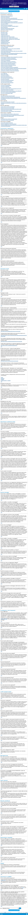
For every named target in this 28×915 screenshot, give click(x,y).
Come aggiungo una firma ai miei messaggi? (9, 59)
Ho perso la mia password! (5, 20)
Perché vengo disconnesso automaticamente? (9, 18)
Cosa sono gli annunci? (5, 79)
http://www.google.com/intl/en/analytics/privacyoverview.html (11, 341)
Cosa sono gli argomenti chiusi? (6, 81)
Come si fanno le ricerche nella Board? (8, 106)
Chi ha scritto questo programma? (7, 122)
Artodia (26, 912)
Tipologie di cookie (4, 34)
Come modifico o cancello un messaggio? (8, 58)
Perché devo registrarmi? (5, 17)
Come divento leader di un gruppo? (7, 89)
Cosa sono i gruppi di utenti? (6, 87)
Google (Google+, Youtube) (6, 380)
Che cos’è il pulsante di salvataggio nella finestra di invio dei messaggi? (13, 68)
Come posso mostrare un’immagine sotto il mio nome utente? (12, 51)
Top (1, 135)
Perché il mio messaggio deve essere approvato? (9, 69)
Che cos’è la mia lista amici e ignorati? (7, 101)
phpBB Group (3, 880)
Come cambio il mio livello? (6, 52)
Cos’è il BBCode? (4, 73)
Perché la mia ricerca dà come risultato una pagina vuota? (11, 109)
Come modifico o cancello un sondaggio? (8, 61)
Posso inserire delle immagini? (6, 76)
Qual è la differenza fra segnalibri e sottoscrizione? (10, 114)
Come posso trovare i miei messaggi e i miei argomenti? (11, 111)
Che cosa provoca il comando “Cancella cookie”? (9, 26)
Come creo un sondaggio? (5, 60)
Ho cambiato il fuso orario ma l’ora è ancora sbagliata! (10, 48)
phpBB (5, 912)
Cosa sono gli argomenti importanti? (7, 80)
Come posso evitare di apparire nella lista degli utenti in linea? (12, 19)
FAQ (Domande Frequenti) (8, 0)
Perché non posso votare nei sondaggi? (8, 63)
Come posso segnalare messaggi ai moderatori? (9, 67)
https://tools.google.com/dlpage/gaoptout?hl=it (9, 345)
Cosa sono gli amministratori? (6, 85)
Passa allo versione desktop (14, 11)
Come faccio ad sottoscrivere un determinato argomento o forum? (12, 115)
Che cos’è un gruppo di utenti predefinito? (8, 92)
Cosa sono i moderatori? (5, 86)
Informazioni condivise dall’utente (7, 29)
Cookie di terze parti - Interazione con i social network (10, 39)
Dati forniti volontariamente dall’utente (7, 28)
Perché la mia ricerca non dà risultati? (7, 107)
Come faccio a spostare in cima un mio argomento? (10, 70)
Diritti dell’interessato (4, 43)
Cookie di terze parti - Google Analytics (8, 36)
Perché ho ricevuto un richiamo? (6, 66)
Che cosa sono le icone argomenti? (7, 82)
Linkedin (2, 379)
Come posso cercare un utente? (6, 110)
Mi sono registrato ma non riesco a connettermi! (9, 21)
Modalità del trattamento (5, 40)
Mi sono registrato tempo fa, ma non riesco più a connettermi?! (12, 22)
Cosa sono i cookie (4, 33)
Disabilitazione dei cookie (5, 42)
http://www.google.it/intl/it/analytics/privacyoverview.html (10, 331)
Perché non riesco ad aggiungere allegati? (8, 65)
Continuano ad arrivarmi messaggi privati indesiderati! (10, 97)
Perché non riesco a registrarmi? (6, 25)
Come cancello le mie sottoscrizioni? (7, 116)
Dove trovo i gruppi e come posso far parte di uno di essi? (11, 88)
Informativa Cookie (4, 32)
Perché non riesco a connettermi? (7, 15)
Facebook (2, 378)
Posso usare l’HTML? (4, 74)
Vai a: (1, 908)
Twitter (2, 377)
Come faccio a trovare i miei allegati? (7, 120)
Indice (1, 913)
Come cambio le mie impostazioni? (7, 46)
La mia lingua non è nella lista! (6, 49)
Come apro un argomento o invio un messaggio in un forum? (11, 57)
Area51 (22, 887)
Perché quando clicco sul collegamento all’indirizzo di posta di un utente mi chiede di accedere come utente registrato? (13, 54)
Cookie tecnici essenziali (5, 35)
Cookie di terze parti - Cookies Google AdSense (9, 38)
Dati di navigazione (4, 27)
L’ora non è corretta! (4, 47)
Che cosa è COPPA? (4, 23)
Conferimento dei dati (4, 41)
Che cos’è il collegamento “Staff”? (7, 93)
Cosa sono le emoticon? (5, 75)
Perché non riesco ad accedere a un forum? (8, 62)
